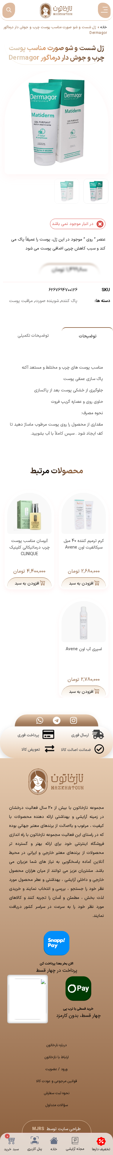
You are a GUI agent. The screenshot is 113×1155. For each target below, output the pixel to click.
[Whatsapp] (40, 720)
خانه (103, 27)
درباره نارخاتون (56, 1045)
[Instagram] (73, 720)
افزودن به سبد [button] (81, 583)
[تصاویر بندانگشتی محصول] (57, 111)
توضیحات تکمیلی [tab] (33, 336)
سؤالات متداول (57, 1105)
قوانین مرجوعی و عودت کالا (56, 1081)
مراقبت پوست (21, 301)
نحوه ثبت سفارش (56, 1093)
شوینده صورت (47, 301)
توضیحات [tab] (87, 336)
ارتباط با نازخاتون (57, 1057)
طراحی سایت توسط (56, 1129)
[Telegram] (57, 720)
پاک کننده (69, 301)
